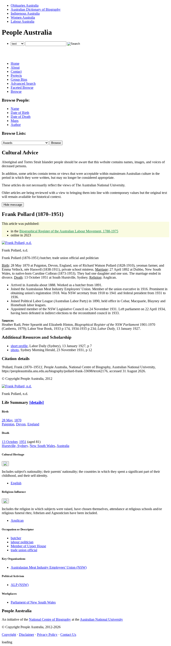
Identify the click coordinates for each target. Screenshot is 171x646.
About (15, 67)
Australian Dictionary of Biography (36, 9)
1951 (22, 442)
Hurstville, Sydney (15, 446)
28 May (7, 420)
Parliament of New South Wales (33, 602)
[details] (36, 402)
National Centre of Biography (50, 619)
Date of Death (21, 117)
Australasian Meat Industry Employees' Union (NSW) (49, 567)
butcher (16, 538)
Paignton (8, 424)
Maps (14, 121)
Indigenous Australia (25, 13)
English (16, 483)
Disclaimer (26, 634)
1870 (17, 420)
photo (15, 350)
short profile (19, 346)
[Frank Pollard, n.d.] (17, 243)
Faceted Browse (22, 87)
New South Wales (42, 446)
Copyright (9, 634)
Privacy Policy (47, 634)
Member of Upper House (28, 546)
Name (15, 109)
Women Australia (23, 17)
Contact (16, 71)
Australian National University (101, 619)
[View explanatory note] (5, 463)
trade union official (24, 550)
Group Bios (19, 79)
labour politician (22, 542)
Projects (16, 75)
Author (16, 125)
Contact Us (68, 634)
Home (15, 63)
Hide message (13, 204)
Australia (63, 446)
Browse (16, 91)
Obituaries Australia (25, 5)
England (33, 424)
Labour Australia (22, 21)
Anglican (17, 520)
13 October (9, 442)
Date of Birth (20, 113)
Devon (21, 424)
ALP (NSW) (19, 585)
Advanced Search (23, 83)
